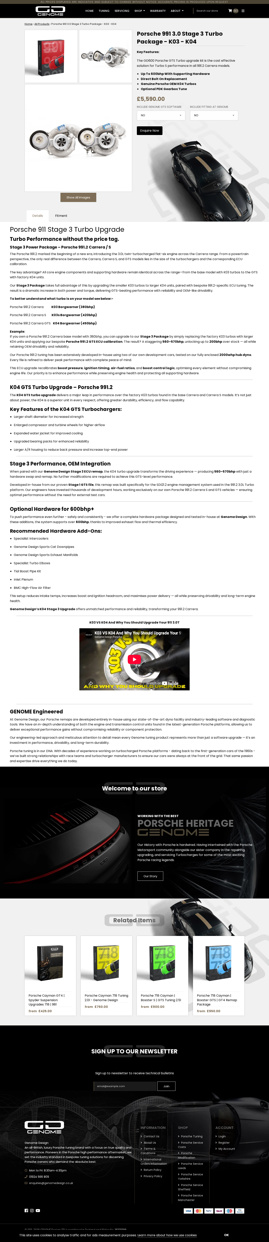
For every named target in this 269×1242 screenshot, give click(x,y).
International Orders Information (154, 1161)
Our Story (150, 876)
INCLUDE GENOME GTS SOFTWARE (159, 107)
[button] (242, 10)
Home (28, 24)
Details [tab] (37, 215)
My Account (226, 1149)
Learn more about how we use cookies (167, 1235)
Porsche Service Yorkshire (190, 1176)
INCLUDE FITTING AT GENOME (209, 107)
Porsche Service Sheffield (190, 1187)
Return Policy (152, 1170)
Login (222, 1136)
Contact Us (151, 1136)
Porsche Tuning (191, 1136)
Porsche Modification (186, 1155)
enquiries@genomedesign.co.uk (51, 1183)
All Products (41, 24)
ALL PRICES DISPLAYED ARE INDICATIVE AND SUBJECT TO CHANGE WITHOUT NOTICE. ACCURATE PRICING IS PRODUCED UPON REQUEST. (135, 2)
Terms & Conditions (148, 1151)
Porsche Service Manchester (190, 1198)
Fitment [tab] (61, 215)
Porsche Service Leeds (190, 1166)
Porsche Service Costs (190, 1145)
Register (224, 1143)
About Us (149, 1143)
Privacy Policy (152, 1176)
